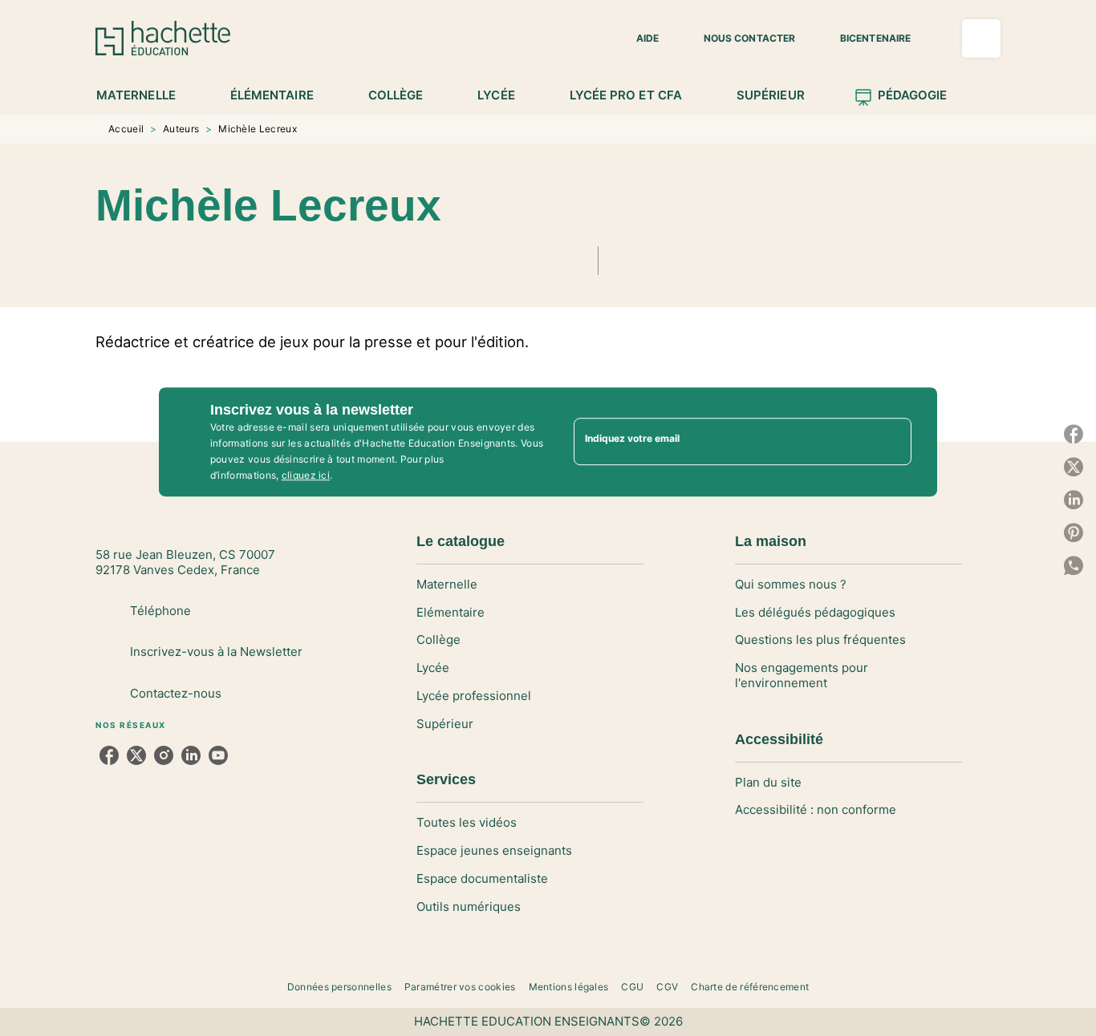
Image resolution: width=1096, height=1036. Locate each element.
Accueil (126, 129)
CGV (667, 987)
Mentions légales (569, 987)
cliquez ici (306, 475)
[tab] (144, 95)
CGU (632, 987)
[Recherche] (981, 38)
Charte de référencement (750, 987)
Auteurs (181, 129)
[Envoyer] (892, 442)
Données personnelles (339, 987)
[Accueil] (162, 38)
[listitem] (109, 755)
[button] (638, 38)
